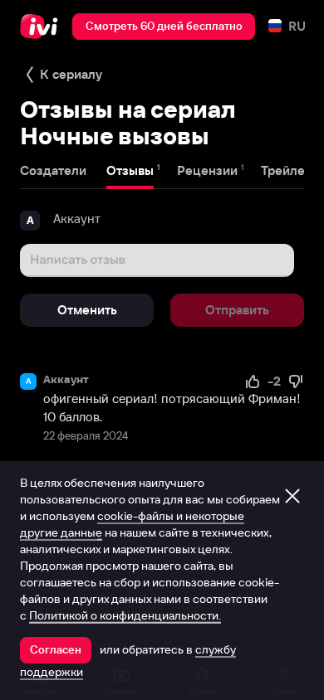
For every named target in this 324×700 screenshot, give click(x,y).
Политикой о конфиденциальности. (125, 615)
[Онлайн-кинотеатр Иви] (43, 26)
